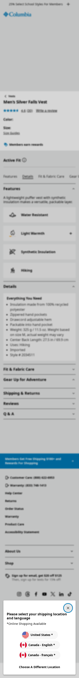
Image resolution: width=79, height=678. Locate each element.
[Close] (68, 608)
